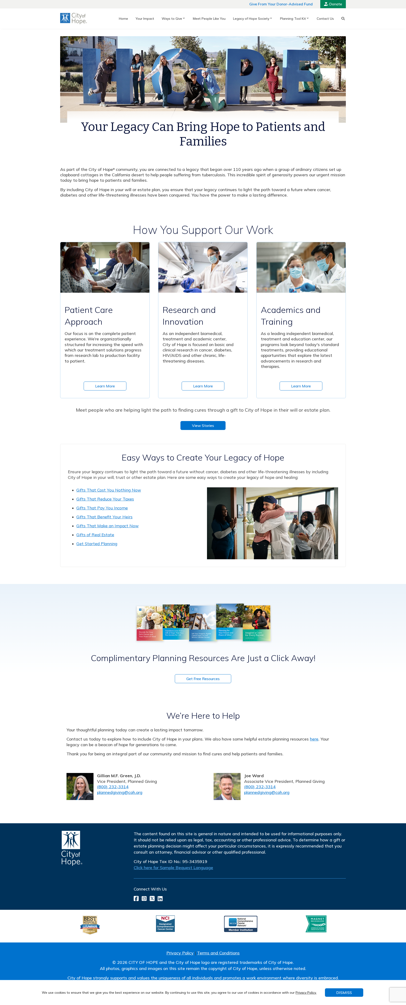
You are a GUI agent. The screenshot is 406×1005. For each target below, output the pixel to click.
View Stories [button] (203, 425)
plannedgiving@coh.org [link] (119, 792)
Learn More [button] (105, 386)
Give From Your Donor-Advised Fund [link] (281, 4)
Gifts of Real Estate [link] (95, 534)
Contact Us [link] (325, 18)
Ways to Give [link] (172, 18)
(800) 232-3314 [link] (113, 786)
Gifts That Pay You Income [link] (102, 507)
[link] (73, 18)
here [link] (314, 739)
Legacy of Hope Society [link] (251, 18)
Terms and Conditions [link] (218, 953)
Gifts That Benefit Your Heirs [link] (104, 516)
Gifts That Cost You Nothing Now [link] (108, 490)
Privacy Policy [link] (180, 953)
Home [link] (123, 18)
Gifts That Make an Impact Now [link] (107, 525)
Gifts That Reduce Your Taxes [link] (105, 499)
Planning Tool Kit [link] (293, 18)
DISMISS (344, 992)
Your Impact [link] (145, 18)
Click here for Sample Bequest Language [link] (173, 867)
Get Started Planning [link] (96, 543)
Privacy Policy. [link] (306, 992)
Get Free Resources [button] (203, 678)
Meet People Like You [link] (209, 18)
